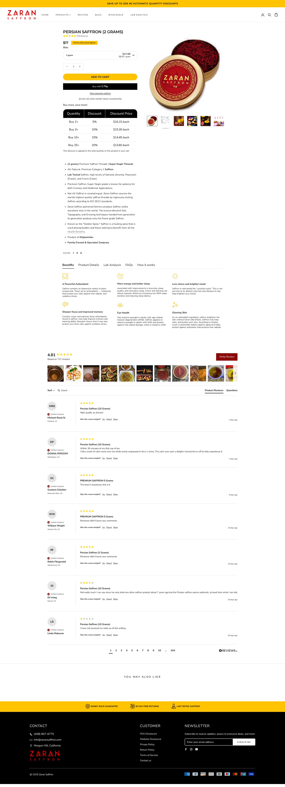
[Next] (220, 122)
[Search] (269, 14)
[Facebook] (73, 253)
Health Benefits (76, 231)
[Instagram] (191, 749)
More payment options (100, 93)
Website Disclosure (150, 739)
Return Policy (147, 749)
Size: (65, 47)
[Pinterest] (81, 253)
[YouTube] (196, 749)
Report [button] (109, 419)
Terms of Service (149, 755)
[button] (56, 373)
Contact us (145, 760)
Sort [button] (50, 390)
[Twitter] (77, 253)
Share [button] (115, 419)
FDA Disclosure (148, 733)
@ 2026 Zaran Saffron (41, 774)
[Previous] (148, 122)
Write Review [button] (226, 356)
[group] (63, 355)
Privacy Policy (147, 744)
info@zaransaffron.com (47, 739)
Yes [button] (103, 419)
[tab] (214, 391)
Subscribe (244, 742)
